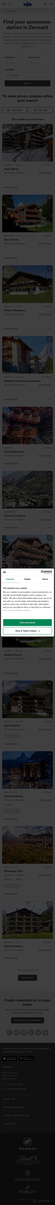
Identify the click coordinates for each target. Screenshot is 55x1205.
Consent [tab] (10, 579)
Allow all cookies (27, 622)
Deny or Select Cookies (26, 631)
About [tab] (45, 579)
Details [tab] (27, 579)
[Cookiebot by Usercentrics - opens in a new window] (41, 572)
